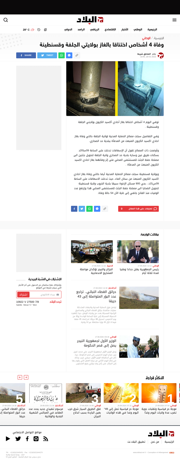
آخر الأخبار (112, 288)
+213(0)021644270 (36, 452)
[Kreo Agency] (171, 452)
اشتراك (23, 294)
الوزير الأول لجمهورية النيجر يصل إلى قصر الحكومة (96, 343)
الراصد (81, 29)
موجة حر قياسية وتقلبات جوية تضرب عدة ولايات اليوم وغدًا (159, 411)
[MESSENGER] (69, 55)
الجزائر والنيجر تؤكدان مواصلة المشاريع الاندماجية (96, 271)
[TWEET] (82, 209)
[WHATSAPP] (61, 55)
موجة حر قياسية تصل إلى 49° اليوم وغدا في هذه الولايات (121, 411)
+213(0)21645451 (16, 452)
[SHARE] (74, 209)
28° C (26, 29)
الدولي (68, 29)
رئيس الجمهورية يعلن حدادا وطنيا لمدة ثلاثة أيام (139, 271)
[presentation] (26, 377)
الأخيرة (110, 265)
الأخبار (124, 29)
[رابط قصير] (77, 55)
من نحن (155, 441)
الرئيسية (152, 29)
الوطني (138, 29)
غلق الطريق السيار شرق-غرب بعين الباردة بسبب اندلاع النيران (84, 413)
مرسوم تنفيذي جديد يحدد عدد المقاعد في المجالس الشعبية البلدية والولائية (46, 413)
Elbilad (90, 20)
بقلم (146, 55)
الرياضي (94, 29)
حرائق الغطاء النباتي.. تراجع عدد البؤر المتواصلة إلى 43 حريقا (96, 296)
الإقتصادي (110, 29)
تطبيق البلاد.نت (136, 441)
